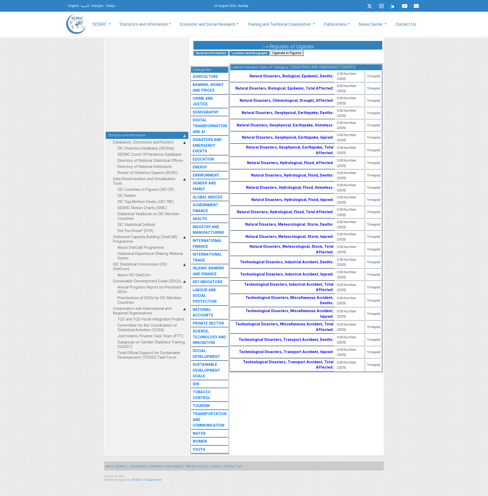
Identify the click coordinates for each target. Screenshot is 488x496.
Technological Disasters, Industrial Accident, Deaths (286, 262)
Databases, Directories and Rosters (143, 142)
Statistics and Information (127, 135)
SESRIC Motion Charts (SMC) (142, 207)
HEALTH (200, 218)
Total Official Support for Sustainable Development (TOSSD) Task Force (148, 355)
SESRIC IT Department (147, 480)
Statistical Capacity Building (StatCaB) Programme (145, 239)
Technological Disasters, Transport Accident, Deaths (285, 339)
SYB (196, 384)
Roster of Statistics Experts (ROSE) (147, 172)
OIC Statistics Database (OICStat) (145, 148)
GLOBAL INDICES (207, 197)
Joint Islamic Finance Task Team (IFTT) (150, 335)
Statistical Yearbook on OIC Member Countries (148, 216)
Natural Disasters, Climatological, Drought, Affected (286, 100)
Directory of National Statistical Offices (150, 160)
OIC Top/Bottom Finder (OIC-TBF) (145, 201)
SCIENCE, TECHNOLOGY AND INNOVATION (209, 337)
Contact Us (405, 24)
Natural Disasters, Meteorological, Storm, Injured (289, 236)
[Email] (416, 6)
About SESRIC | (116, 466)
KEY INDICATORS (207, 282)
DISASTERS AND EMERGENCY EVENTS (207, 145)
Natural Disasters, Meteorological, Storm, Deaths (288, 224)
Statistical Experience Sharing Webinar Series (150, 255)
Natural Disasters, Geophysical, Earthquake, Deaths (287, 112)
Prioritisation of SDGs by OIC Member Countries (149, 300)
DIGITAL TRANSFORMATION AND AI (210, 126)
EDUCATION (203, 159)
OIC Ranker (126, 195)
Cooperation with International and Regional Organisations (142, 310)
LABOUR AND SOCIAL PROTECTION (205, 296)
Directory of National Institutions (144, 166)
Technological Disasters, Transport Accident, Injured (285, 351)
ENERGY (200, 167)
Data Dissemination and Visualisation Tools (144, 181)
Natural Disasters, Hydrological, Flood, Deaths (291, 175)
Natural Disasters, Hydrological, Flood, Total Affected (284, 212)
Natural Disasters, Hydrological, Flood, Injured (291, 199)
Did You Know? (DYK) (135, 230)
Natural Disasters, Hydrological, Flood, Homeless (289, 187)
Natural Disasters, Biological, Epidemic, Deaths (291, 76)
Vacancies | (138, 466)
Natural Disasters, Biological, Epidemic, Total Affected (283, 88)
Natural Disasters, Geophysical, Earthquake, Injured (287, 137)
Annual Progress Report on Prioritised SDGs (149, 289)
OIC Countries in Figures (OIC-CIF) (145, 189)
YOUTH (199, 449)
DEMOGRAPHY (205, 112)
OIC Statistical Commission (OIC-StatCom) (140, 266)
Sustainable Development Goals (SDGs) (147, 281)
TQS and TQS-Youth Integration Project (150, 319)
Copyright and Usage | (166, 466)
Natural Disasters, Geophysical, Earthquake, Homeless (284, 125)
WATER (199, 433)
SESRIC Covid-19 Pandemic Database (149, 154)
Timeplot (373, 76)
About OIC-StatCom (134, 274)
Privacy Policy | (198, 466)
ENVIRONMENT (206, 175)
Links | (216, 466)
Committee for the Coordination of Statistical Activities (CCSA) (147, 327)
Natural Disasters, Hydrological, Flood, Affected (289, 163)
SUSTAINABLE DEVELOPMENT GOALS (206, 370)
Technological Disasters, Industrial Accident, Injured (286, 274)
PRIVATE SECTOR (208, 323)
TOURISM (201, 405)
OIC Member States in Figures (228, 46)
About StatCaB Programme (140, 247)
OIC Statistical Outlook (136, 224)
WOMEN (200, 441)
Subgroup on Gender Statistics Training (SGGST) (151, 344)
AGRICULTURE (205, 76)
